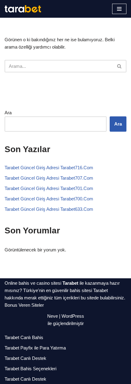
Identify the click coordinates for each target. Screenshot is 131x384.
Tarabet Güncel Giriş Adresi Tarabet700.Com (49, 198)
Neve (52, 316)
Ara (8, 112)
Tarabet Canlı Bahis (24, 337)
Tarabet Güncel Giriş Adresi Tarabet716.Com (49, 167)
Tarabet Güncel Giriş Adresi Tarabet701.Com (49, 188)
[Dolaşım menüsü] (119, 9)
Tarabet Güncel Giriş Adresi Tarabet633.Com (49, 209)
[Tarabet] (23, 8)
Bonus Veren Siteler (24, 305)
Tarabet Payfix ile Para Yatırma (35, 347)
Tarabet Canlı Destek (25, 358)
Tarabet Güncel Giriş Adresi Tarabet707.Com (49, 178)
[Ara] (119, 66)
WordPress (73, 316)
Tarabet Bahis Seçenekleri (30, 368)
